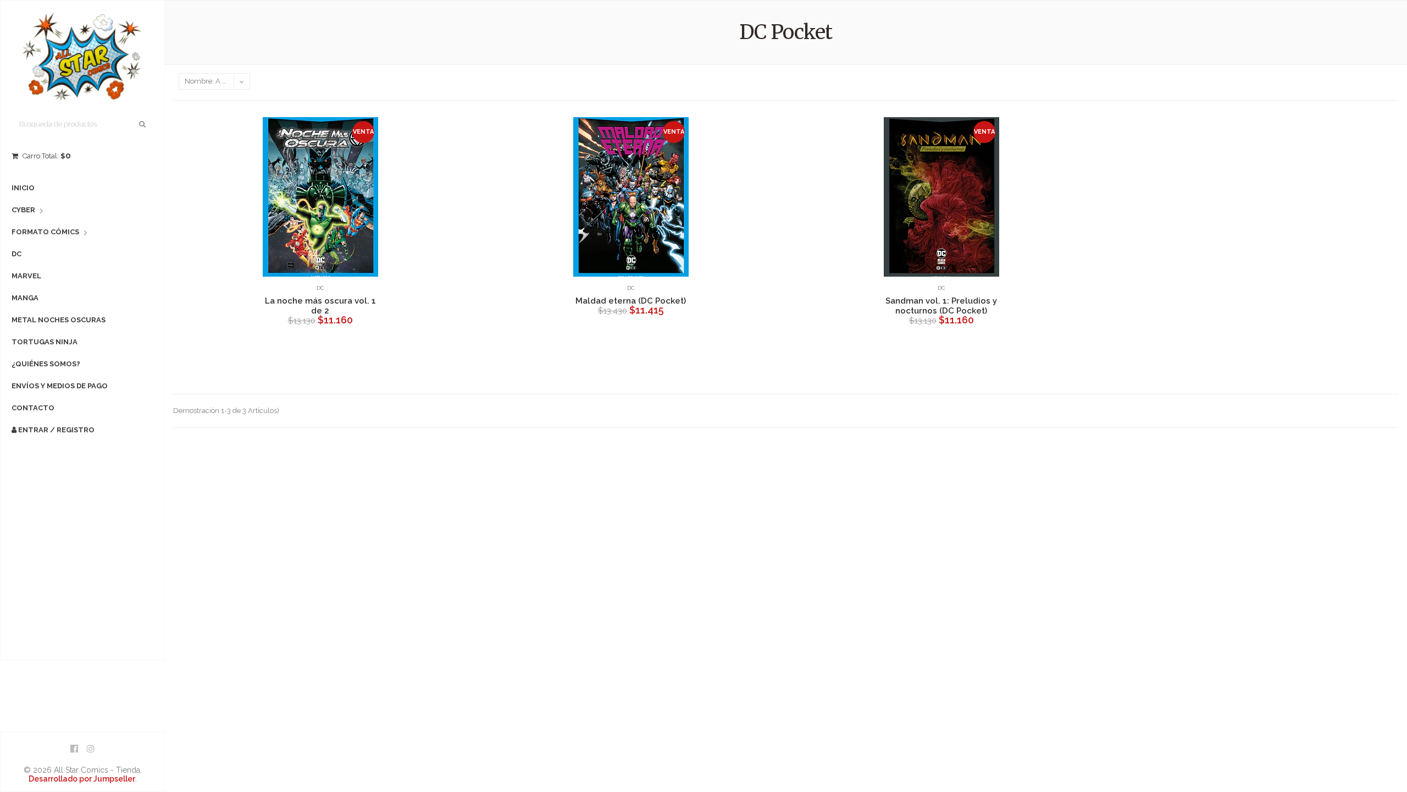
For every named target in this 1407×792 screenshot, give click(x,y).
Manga (25, 298)
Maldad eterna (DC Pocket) (630, 301)
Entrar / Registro (55, 430)
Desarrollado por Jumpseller (82, 778)
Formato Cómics (45, 232)
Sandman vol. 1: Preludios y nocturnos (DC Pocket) (941, 306)
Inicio (23, 188)
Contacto (33, 408)
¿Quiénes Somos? (46, 364)
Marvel (26, 276)
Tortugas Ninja (44, 342)
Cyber (23, 210)
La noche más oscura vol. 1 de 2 (320, 306)
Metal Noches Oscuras (59, 320)
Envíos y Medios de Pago (60, 386)
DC (16, 254)
